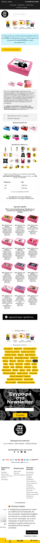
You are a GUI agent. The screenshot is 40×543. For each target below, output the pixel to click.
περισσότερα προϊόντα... (21, 317)
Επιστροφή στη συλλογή (12, 49)
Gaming (5, 361)
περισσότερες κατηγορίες (25, 382)
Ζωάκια (34, 364)
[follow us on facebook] (15, 452)
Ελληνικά (4, 1)
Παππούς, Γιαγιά (7, 358)
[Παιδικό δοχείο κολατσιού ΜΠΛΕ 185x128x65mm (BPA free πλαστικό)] (16, 128)
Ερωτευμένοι (8, 349)
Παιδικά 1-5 (34, 358)
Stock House (29, 5)
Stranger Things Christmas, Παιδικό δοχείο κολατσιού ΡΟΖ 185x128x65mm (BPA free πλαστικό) (20, 230)
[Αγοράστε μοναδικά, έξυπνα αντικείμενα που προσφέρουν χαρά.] (4, 14)
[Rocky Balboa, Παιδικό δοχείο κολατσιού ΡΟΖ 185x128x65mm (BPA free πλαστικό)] (20, 266)
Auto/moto (19, 364)
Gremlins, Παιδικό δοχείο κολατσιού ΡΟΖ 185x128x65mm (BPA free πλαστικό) (32, 229)
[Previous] (7, 25)
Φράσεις (35, 370)
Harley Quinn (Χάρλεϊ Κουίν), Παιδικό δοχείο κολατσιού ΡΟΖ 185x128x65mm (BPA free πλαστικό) (7, 277)
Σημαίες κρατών (22, 373)
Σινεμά (35, 361)
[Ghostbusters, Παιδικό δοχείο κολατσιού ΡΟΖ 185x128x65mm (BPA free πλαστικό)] (33, 242)
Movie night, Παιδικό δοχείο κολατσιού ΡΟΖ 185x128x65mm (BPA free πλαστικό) (33, 300)
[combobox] (24, 13)
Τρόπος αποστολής (32, 492)
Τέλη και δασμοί (31, 481)
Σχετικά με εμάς (5, 468)
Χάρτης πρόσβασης (19, 475)
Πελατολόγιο (5, 474)
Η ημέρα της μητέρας (12, 352)
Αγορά (35, 540)
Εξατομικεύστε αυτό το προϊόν (18, 116)
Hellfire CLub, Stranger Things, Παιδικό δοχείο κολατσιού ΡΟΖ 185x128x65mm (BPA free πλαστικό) (20, 253)
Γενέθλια (27, 364)
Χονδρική (4, 472)
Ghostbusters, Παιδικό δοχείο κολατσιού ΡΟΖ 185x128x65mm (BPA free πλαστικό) (32, 253)
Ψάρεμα (22, 370)
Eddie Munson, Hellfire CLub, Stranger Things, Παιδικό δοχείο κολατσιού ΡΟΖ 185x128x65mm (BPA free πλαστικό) (7, 254)
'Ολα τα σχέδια (11, 382)
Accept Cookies (32, 532)
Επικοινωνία (19, 468)
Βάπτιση (20, 355)
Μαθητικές (19, 367)
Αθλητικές (21, 361)
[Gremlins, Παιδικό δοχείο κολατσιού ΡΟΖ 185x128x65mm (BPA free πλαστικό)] (33, 219)
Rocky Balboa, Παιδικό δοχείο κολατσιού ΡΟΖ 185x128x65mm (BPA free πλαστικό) (20, 277)
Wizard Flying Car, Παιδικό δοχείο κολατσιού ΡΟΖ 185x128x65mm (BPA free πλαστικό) (32, 277)
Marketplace (21, 5)
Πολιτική (15, 370)
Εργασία (6, 367)
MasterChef (18, 349)
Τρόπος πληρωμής (31, 483)
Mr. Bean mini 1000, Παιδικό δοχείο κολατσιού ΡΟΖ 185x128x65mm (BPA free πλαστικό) (20, 300)
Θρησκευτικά (6, 370)
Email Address (10, 406)
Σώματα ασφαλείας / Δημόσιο (20, 376)
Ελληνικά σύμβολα (9, 373)
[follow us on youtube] (22, 452)
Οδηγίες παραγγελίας (32, 494)
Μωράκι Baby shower (22, 358)
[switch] (5, 115)
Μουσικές (13, 361)
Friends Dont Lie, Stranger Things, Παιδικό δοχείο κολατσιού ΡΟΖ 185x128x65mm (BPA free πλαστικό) (7, 230)
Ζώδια (34, 367)
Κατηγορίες (13, 5)
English (10, 1)
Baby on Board (30, 355)
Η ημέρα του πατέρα (28, 352)
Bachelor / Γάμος (10, 355)
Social (28, 370)
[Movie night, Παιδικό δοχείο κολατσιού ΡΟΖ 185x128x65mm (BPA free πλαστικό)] (33, 289)
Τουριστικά (33, 373)
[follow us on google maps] (25, 452)
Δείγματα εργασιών (7, 476)
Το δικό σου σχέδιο (21, 7)
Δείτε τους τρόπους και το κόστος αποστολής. (20, 174)
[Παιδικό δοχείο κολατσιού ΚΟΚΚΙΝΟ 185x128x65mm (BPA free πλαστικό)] (24, 128)
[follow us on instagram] (18, 452)
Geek (12, 367)
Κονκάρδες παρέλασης (14, 379)
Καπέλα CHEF (28, 379)
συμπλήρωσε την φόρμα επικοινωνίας (21, 198)
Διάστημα (27, 367)
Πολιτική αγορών (29, 468)
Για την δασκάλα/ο (29, 349)
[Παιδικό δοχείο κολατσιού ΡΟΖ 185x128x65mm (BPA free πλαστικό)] (33, 128)
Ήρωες (11, 364)
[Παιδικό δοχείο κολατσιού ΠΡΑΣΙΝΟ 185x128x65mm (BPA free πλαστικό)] (7, 137)
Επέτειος (28, 361)
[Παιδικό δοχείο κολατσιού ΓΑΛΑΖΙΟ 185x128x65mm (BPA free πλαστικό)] (7, 128)
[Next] (32, 25)
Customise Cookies (30, 536)
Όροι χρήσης (30, 472)
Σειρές (5, 364)
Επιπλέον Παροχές (14, 118)
